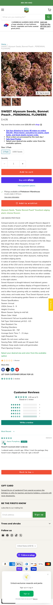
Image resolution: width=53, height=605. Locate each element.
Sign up (39, 514)
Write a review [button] (26, 422)
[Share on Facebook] (3, 369)
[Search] (48, 17)
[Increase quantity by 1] (23, 164)
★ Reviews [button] (51, 304)
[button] (6, 102)
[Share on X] (8, 369)
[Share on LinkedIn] (12, 369)
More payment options (26, 186)
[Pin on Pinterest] (17, 369)
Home (3, 44)
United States (25, 546)
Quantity (4, 158)
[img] (6, 438)
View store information (11, 197)
